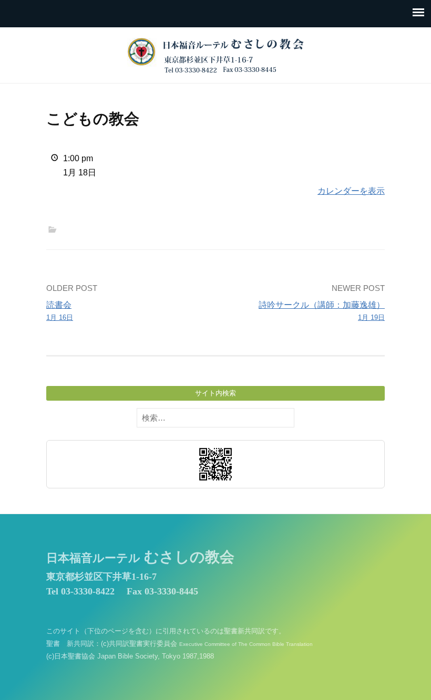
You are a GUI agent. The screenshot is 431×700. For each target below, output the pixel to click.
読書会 (59, 310)
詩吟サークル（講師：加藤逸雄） (322, 310)
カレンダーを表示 (351, 190)
